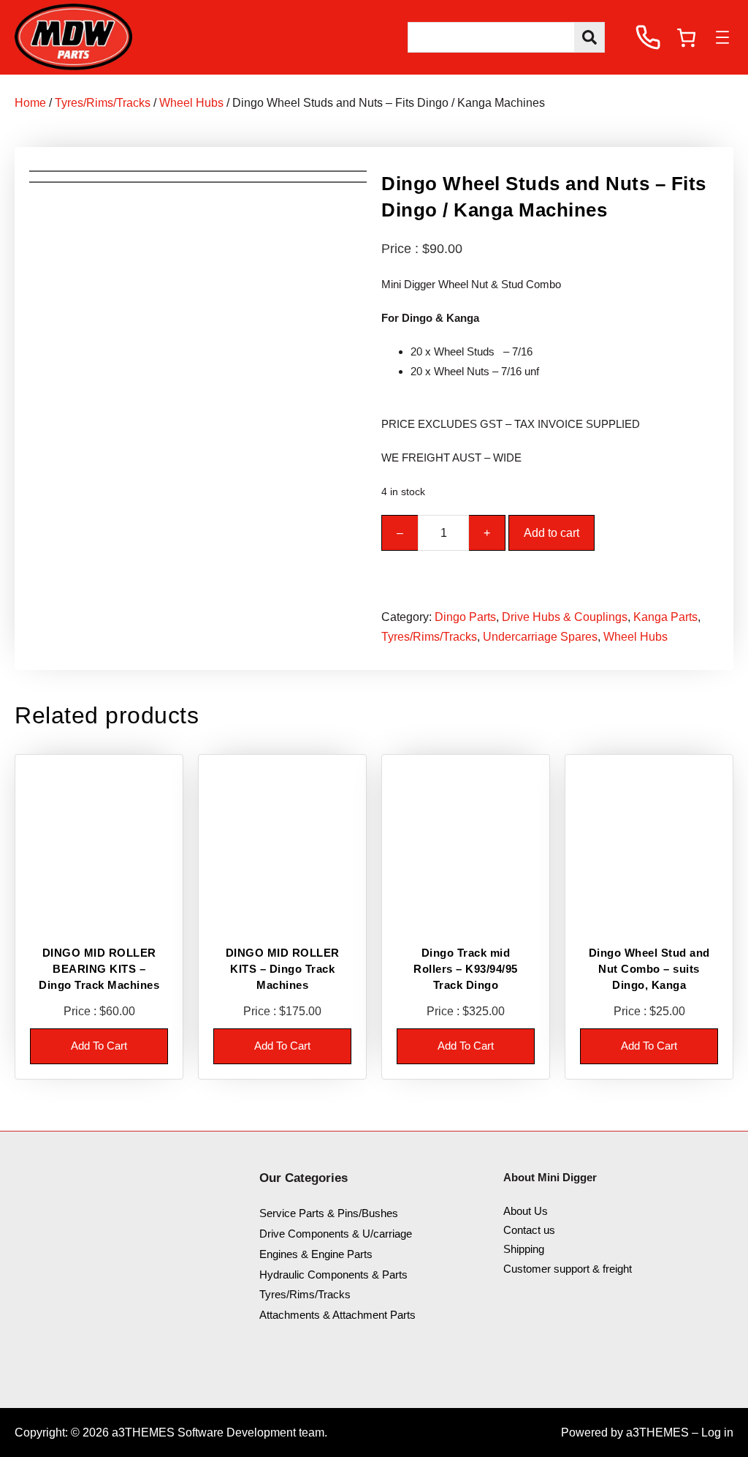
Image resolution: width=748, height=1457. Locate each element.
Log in (717, 1432)
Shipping (523, 1249)
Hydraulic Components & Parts (333, 1274)
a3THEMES (657, 1432)
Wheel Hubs (191, 103)
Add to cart (551, 533)
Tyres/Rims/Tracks (102, 103)
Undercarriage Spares (540, 636)
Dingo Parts (465, 617)
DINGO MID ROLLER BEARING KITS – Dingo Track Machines (99, 968)
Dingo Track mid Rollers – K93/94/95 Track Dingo (465, 968)
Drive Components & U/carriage (335, 1233)
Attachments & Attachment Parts (337, 1315)
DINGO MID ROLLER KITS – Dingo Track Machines (283, 968)
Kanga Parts (665, 617)
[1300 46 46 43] (648, 37)
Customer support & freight (567, 1268)
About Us (525, 1211)
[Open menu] (722, 37)
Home (30, 103)
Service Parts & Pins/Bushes (328, 1213)
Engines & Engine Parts (316, 1254)
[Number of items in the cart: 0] (686, 37)
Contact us (529, 1230)
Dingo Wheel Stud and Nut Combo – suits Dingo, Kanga (649, 968)
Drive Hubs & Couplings (564, 617)
